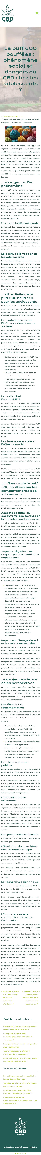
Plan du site (20, 1153)
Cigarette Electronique (13, 116)
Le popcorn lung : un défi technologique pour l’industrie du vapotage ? (18, 1037)
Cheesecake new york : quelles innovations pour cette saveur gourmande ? (30, 998)
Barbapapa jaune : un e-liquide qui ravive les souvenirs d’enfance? (11, 998)
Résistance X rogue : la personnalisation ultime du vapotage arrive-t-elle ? (20, 1100)
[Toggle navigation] (37, 13)
